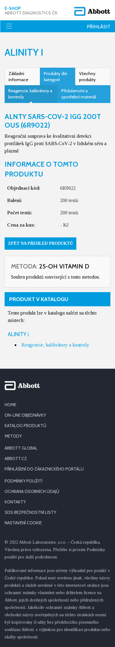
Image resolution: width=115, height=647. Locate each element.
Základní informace (18, 76)
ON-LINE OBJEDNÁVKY (25, 415)
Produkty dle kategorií (55, 76)
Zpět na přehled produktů (40, 243)
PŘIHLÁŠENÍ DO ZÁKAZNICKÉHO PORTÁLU (44, 469)
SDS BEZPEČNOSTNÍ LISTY (30, 512)
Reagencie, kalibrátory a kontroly (30, 94)
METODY (13, 436)
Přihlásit (98, 27)
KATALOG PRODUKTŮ (25, 425)
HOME (10, 404)
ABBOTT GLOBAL (21, 448)
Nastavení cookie (23, 523)
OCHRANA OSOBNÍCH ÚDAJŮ (32, 491)
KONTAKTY (15, 502)
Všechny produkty (87, 76)
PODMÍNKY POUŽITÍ (23, 481)
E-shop (31, 10)
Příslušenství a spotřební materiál (78, 94)
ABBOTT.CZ (16, 458)
